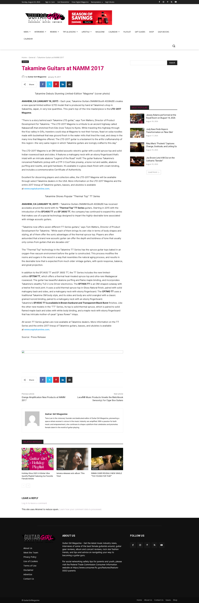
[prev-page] (23, 486)
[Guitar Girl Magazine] (23, 76)
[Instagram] (163, 2)
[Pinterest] (167, 2)
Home (24, 57)
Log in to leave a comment (34, 503)
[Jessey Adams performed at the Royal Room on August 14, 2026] (137, 119)
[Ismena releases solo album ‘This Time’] (72, 459)
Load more (152, 172)
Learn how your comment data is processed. (80, 509)
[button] (173, 45)
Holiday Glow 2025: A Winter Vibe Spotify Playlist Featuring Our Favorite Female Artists (37, 476)
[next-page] (28, 486)
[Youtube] (175, 2)
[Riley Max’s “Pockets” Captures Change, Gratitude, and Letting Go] (137, 147)
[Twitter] (171, 2)
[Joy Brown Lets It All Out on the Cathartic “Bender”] (137, 161)
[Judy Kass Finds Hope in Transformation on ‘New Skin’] (137, 133)
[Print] (69, 84)
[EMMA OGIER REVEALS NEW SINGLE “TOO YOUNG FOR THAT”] (107, 459)
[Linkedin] (63, 84)
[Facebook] (159, 2)
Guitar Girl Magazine (37, 77)
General (32, 57)
